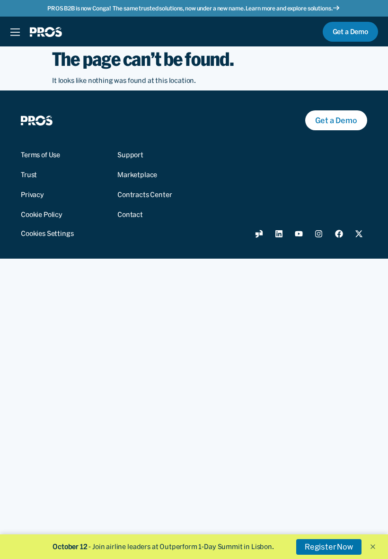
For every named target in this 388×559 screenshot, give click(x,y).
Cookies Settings (47, 233)
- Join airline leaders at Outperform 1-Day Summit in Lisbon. (163, 546)
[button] (373, 546)
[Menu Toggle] (15, 32)
